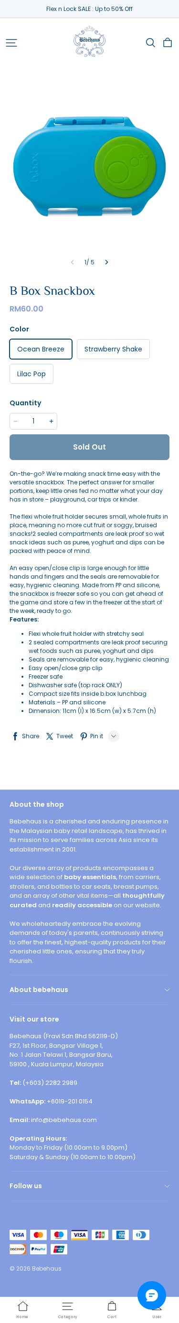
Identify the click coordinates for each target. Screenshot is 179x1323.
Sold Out (89, 447)
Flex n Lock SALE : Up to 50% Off (89, 9)
